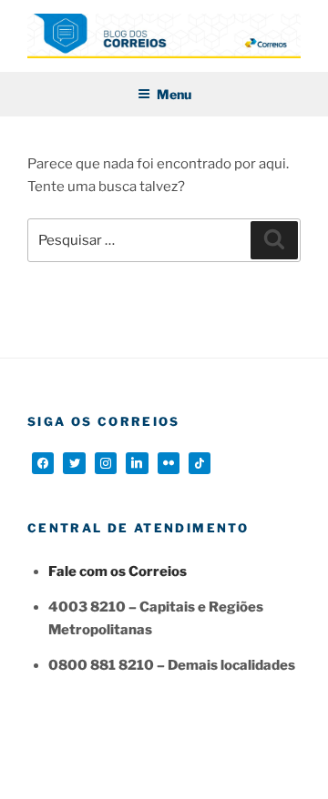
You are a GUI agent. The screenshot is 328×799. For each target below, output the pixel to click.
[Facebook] (42, 463)
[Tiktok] (199, 463)
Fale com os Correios (117, 571)
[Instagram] (105, 463)
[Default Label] (136, 463)
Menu (174, 94)
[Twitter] (73, 463)
